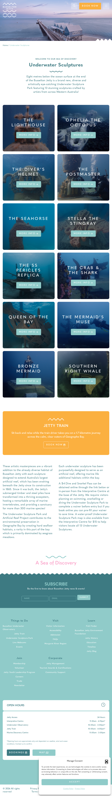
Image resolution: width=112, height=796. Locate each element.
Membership (19, 664)
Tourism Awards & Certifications (55, 668)
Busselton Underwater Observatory (13, 628)
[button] (106, 761)
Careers (19, 677)
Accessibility (55, 631)
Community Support (55, 672)
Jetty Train (19, 634)
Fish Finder (91, 626)
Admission (55, 635)
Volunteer (19, 668)
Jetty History (91, 638)
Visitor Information (55, 626)
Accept (74, 782)
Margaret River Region (56, 644)
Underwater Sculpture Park (19, 638)
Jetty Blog (91, 651)
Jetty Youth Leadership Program (19, 672)
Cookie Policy (68, 789)
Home (5, 45)
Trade (19, 681)
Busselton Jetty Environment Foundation (89, 632)
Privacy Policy (80, 789)
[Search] (74, 6)
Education (91, 643)
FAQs (55, 639)
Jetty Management (55, 664)
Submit (83, 597)
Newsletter (19, 686)
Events (19, 647)
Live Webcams (19, 643)
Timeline (92, 647)
